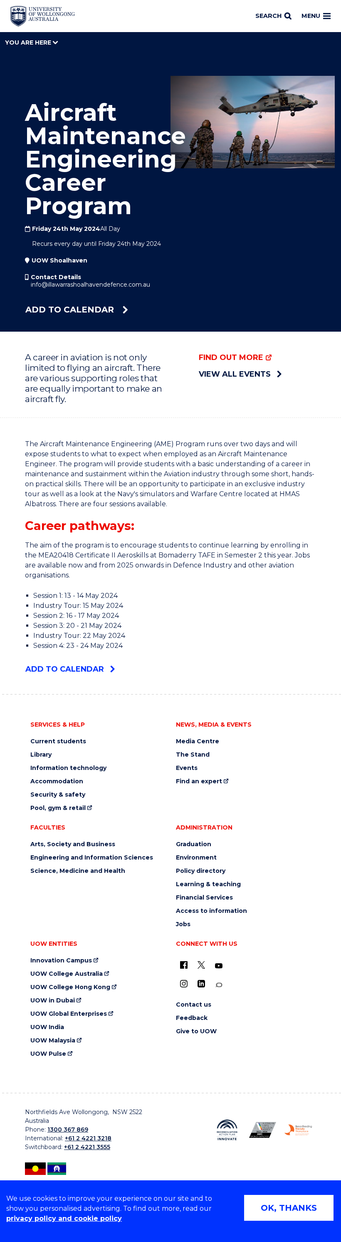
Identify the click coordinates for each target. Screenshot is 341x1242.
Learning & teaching (208, 884)
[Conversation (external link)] (219, 985)
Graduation (193, 844)
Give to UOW (196, 1031)
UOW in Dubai (52, 1000)
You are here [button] (29, 42)
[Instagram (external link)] (184, 984)
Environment (196, 857)
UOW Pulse (48, 1053)
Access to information (211, 911)
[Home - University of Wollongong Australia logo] (42, 16)
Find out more (231, 357)
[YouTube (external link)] (219, 966)
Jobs (183, 924)
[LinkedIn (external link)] (201, 984)
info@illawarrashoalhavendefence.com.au (90, 284)
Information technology (68, 768)
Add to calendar (70, 310)
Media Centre (197, 741)
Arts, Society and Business (72, 844)
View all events (235, 374)
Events (187, 768)
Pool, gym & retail (58, 808)
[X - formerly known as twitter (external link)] (201, 965)
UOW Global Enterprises (68, 1013)
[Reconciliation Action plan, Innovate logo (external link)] (227, 1130)
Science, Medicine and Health (77, 871)
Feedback (192, 1018)
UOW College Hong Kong (70, 987)
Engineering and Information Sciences (91, 857)
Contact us (193, 1004)
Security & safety (57, 794)
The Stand (193, 754)
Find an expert (199, 781)
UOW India (47, 1027)
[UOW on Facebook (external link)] (184, 965)
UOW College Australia (66, 973)
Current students (58, 741)
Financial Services (204, 897)
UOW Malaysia (52, 1040)
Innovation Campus (61, 960)
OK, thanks (289, 1208)
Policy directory (200, 871)
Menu (310, 16)
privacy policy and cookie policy (64, 1218)
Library (41, 754)
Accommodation (56, 781)
